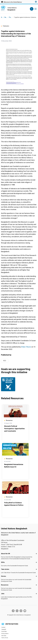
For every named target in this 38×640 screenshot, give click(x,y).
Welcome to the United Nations (12, 2)
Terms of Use (4, 637)
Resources (4, 585)
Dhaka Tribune (26, 347)
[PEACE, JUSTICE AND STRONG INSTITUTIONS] (9, 384)
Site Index (3, 635)
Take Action (5, 569)
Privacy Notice (4, 633)
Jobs (2, 593)
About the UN (5, 553)
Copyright (3, 629)
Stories (3, 576)
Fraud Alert (4, 631)
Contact (3, 627)
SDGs (3, 562)
